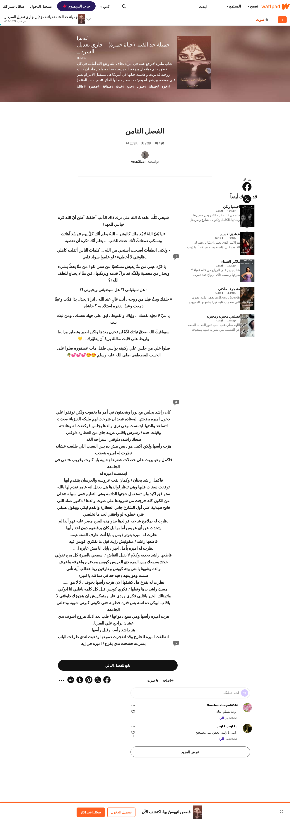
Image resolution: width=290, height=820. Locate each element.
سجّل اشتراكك (90, 812)
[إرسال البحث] (124, 6)
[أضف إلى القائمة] (282, 19)
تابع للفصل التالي (117, 665)
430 (161, 143)
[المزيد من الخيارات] (133, 705)
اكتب (106, 6)
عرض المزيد (190, 752)
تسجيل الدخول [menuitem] (41, 6)
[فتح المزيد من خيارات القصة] (246, 247)
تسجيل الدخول (121, 812)
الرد (221, 718)
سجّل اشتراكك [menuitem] (13, 6)
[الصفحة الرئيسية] (275, 6)
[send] (244, 693)
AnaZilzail (139, 161)
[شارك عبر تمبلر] (246, 223)
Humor (81, 58)
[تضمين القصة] (246, 235)
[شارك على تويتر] (246, 198)
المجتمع (235, 6)
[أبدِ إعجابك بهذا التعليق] (133, 712)
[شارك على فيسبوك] (246, 186)
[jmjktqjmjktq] (247, 728)
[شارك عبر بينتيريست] (246, 211)
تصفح (253, 6)
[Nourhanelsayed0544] (247, 707)
